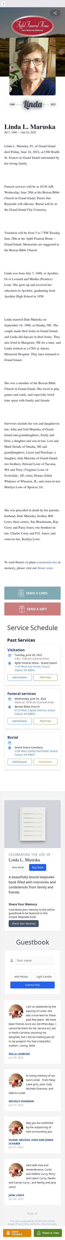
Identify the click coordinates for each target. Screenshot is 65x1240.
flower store (45, 568)
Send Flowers (45, 761)
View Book (18, 867)
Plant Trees (45, 677)
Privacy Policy (22, 1224)
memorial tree (48, 562)
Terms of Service (42, 1224)
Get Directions (19, 677)
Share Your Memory (24, 923)
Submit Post (32, 985)
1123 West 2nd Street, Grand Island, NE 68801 (32, 668)
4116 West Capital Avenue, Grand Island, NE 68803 (35, 712)
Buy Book (37, 867)
